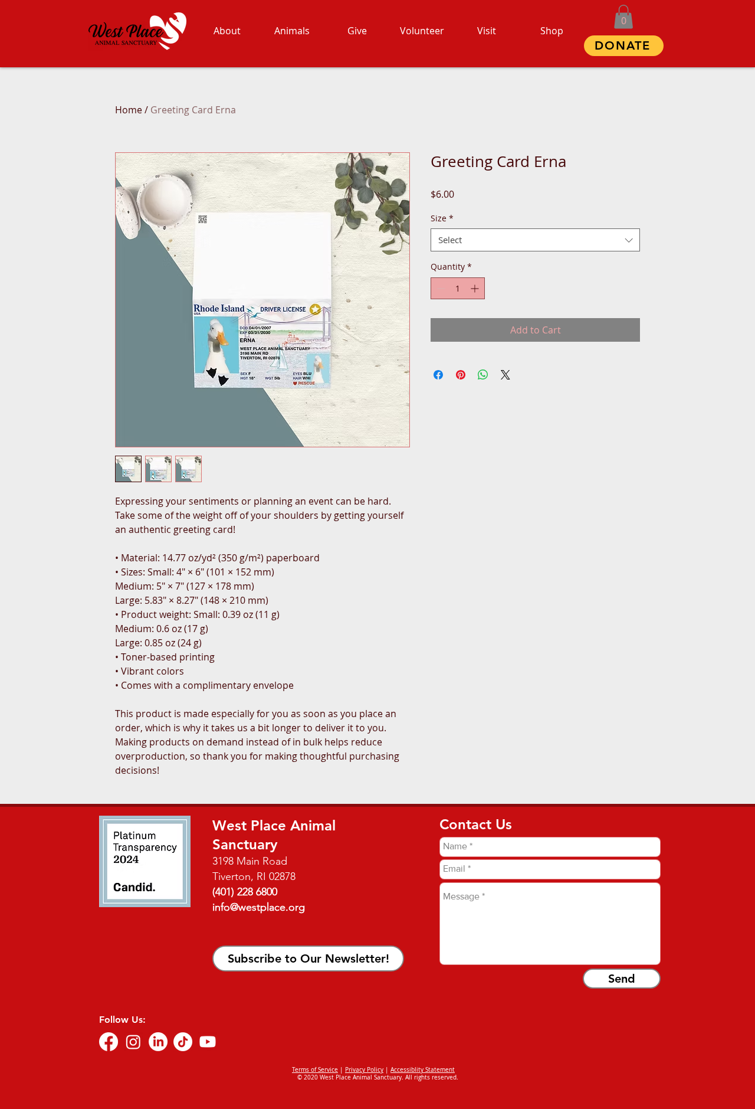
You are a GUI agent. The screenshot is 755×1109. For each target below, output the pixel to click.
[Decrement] (439, 288)
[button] (623, 17)
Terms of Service (315, 1070)
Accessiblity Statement (422, 1070)
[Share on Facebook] (438, 375)
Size (442, 218)
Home (128, 109)
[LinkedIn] (158, 1041)
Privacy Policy (364, 1070)
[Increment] (475, 288)
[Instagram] (133, 1041)
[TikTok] (182, 1041)
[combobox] (535, 239)
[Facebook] (108, 1041)
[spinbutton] (457, 288)
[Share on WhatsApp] (483, 375)
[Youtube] (207, 1041)
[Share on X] (505, 375)
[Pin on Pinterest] (461, 375)
